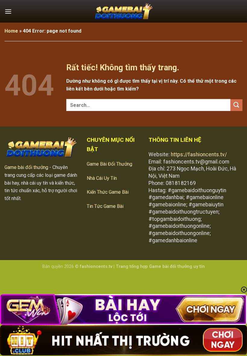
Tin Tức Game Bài (105, 206)
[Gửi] (236, 105)
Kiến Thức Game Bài (108, 192)
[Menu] (8, 11)
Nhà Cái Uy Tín (102, 178)
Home (11, 31)
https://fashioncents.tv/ (199, 154)
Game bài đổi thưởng (26, 167)
